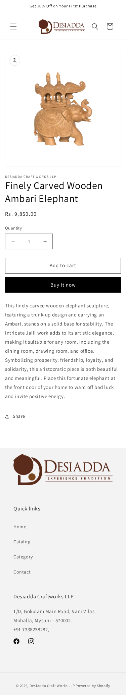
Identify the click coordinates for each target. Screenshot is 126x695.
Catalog (21, 542)
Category (23, 557)
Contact (22, 572)
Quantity (13, 228)
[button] (13, 26)
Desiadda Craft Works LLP (52, 685)
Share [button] (19, 416)
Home (19, 527)
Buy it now (63, 285)
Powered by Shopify (93, 685)
